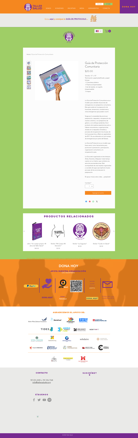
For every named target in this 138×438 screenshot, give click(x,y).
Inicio (28, 54)
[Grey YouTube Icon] (44, 400)
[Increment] (92, 186)
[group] (69, 235)
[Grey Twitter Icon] (39, 400)
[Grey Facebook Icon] (34, 400)
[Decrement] (86, 186)
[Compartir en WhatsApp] (93, 201)
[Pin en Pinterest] (90, 201)
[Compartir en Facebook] (86, 201)
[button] (108, 31)
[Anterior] (24, 231)
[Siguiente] (114, 231)
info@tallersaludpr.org (41, 382)
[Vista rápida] (37, 231)
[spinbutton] (89, 186)
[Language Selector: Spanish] (98, 31)
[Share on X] (97, 201)
